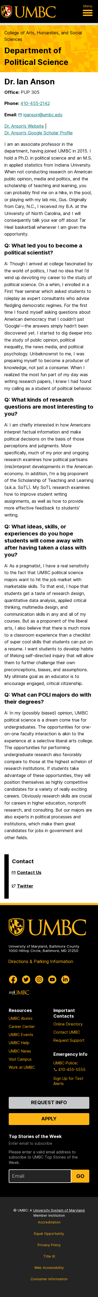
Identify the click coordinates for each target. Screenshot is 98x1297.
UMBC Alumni (20, 1018)
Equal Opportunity (49, 1234)
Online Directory (68, 1024)
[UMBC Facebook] (13, 979)
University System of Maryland (59, 1210)
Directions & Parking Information (40, 961)
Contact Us (29, 872)
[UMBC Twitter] (26, 979)
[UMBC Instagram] (39, 979)
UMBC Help (19, 1042)
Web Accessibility (49, 1268)
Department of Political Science (36, 56)
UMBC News (20, 1051)
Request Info (49, 1102)
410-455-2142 (35, 103)
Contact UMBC (66, 1032)
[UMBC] (28, 11)
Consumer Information (49, 1279)
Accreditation (49, 1222)
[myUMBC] (19, 992)
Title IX (49, 1256)
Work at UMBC (22, 1067)
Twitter (25, 888)
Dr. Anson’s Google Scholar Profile (38, 132)
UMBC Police (65, 1063)
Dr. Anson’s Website (24, 126)
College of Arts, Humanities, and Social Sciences (43, 36)
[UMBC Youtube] (52, 979)
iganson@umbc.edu (42, 114)
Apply (49, 1118)
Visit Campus (20, 1059)
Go (80, 1176)
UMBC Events (21, 1034)
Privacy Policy (49, 1245)
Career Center (22, 1026)
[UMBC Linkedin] (65, 979)
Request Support (68, 1040)
